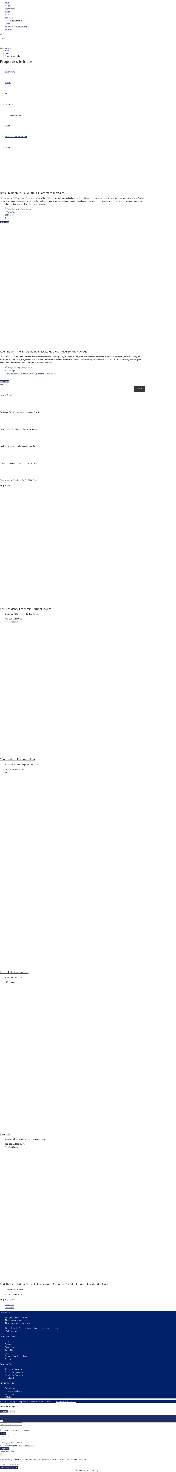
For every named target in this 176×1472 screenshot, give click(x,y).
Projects (8, 6)
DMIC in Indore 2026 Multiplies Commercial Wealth (32, 193)
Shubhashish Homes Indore (17, 759)
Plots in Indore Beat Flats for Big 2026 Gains (18, 480)
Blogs (7, 15)
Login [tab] (7, 1416)
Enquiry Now (10, 9)
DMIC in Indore (11, 215)
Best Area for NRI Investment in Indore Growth (20, 412)
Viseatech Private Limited (66, 1402)
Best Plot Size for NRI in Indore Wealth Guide (19, 429)
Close (11, 1411)
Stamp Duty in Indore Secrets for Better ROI (18, 463)
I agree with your (18, 1445)
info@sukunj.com (11, 1331)
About (7, 24)
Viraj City (5, 1134)
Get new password (9, 1467)
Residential (9, 1304)
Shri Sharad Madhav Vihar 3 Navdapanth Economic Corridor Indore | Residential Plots (54, 1284)
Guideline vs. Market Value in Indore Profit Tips (19, 446)
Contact (8, 30)
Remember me (8, 1430)
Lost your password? (24, 1430)
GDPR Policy (9, 1394)
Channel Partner (16, 21)
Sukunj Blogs (9, 1350)
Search (3, 384)
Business (42, 373)
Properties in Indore (13, 373)
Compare (4, 1411)
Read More (4, 222)
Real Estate (51, 373)
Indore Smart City (30, 373)
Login (3, 1433)
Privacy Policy (10, 1388)
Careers (8, 12)
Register (4, 1448)
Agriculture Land (11, 1378)
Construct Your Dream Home (16, 27)
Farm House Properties (14, 1375)
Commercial (9, 1307)
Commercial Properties (14, 1372)
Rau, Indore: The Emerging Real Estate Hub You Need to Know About (43, 351)
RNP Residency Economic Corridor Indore (25, 609)
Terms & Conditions (25, 1445)
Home (7, 3)
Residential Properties (13, 1369)
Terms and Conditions (13, 1391)
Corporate (9, 18)
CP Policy (8, 1397)
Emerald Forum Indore (14, 972)
